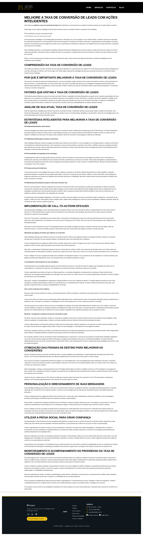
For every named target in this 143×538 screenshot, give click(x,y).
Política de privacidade (78, 516)
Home (88, 7)
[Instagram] (28, 514)
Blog (121, 7)
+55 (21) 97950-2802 (94, 509)
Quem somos (75, 513)
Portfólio (111, 7)
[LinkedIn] (32, 514)
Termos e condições (77, 518)
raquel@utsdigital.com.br (95, 512)
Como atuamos (76, 511)
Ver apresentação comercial (36, 518)
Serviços (99, 7)
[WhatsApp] (36, 514)
